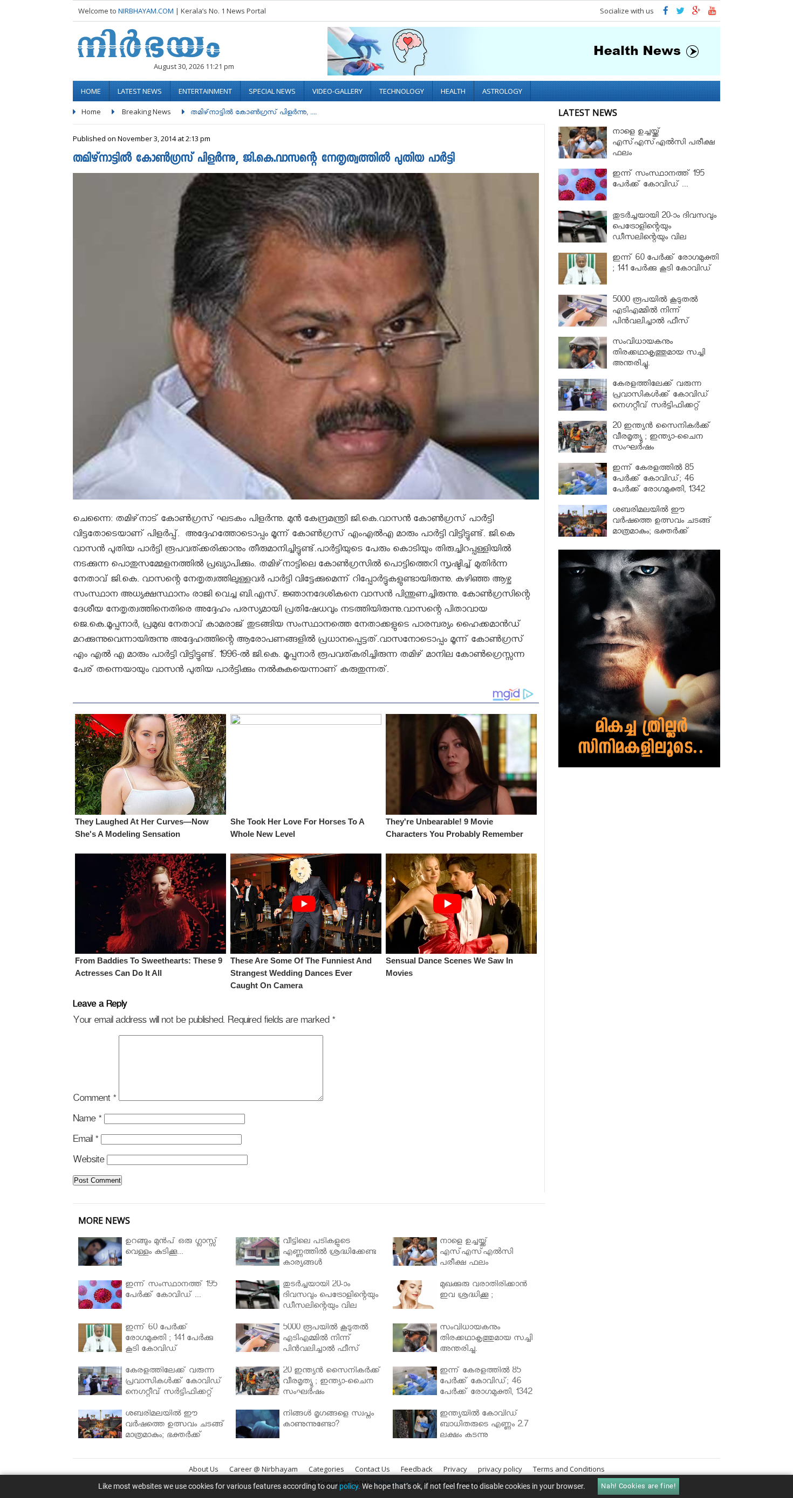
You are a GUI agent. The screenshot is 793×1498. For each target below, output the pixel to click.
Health (453, 91)
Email (85, 1141)
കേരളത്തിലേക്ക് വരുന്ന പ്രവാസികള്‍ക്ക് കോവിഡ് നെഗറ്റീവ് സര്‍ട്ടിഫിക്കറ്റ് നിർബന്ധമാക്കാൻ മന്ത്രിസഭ (664, 401)
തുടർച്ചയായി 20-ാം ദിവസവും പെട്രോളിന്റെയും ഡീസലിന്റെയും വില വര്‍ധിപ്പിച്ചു (664, 233)
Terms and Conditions (569, 1469)
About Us (203, 1469)
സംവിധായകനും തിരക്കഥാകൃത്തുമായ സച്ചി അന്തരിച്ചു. (658, 354)
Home (91, 91)
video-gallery (337, 91)
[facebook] (665, 13)
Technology (401, 91)
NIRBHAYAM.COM (146, 11)
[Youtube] (712, 13)
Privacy (455, 1469)
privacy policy (500, 1469)
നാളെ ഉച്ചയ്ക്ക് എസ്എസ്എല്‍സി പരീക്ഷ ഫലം (663, 144)
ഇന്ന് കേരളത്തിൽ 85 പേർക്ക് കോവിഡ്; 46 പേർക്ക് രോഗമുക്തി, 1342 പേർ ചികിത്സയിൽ (658, 485)
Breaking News (146, 111)
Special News (272, 91)
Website (88, 1161)
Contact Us (372, 1469)
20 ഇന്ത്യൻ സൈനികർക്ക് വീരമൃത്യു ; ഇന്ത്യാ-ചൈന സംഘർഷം (661, 438)
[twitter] (680, 13)
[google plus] (696, 13)
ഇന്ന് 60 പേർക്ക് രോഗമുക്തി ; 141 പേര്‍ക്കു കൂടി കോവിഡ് (665, 264)
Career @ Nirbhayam (263, 1469)
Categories (326, 1469)
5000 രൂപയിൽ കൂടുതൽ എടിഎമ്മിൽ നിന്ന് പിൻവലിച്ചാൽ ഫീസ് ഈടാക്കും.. (655, 317)
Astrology (502, 91)
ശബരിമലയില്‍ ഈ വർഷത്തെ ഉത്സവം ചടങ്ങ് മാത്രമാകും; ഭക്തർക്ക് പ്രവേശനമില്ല (662, 527)
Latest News (140, 91)
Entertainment (205, 91)
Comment (94, 1100)
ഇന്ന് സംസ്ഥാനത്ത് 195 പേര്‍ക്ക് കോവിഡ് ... (658, 180)
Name (87, 1120)
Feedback (417, 1469)
